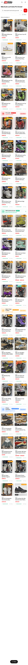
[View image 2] (7, 76)
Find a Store (23, 409)
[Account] (25, 2)
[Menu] (2, 2)
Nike (3, 33)
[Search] (21, 2)
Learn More (23, 113)
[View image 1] (19, 53)
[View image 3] (22, 53)
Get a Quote (22, 310)
